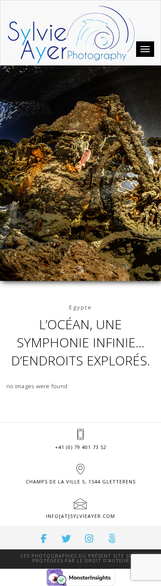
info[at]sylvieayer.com (80, 516)
